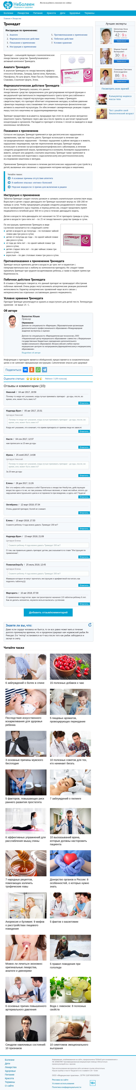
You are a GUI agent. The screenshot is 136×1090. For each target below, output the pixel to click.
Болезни (8, 13)
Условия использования (63, 1083)
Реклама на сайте (60, 1080)
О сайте (9, 1085)
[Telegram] (44, 369)
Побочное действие (63, 38)
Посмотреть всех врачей (115, 88)
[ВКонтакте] (25, 369)
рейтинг (124, 37)
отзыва (117, 37)
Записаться (121, 41)
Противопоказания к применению (70, 34)
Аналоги (14, 34)
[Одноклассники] (31, 369)
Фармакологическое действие (24, 38)
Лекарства (23, 13)
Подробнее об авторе (31, 353)
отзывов (117, 57)
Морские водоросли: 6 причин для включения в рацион (39, 187)
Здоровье (74, 13)
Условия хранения (63, 42)
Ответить (84, 403)
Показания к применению (22, 42)
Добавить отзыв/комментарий (48, 612)
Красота (51, 13)
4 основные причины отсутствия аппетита (32, 178)
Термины (89, 13)
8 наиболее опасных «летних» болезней (32, 182)
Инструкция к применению (23, 46)
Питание (38, 13)
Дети (62, 13)
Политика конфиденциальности (66, 1087)
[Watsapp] (38, 369)
